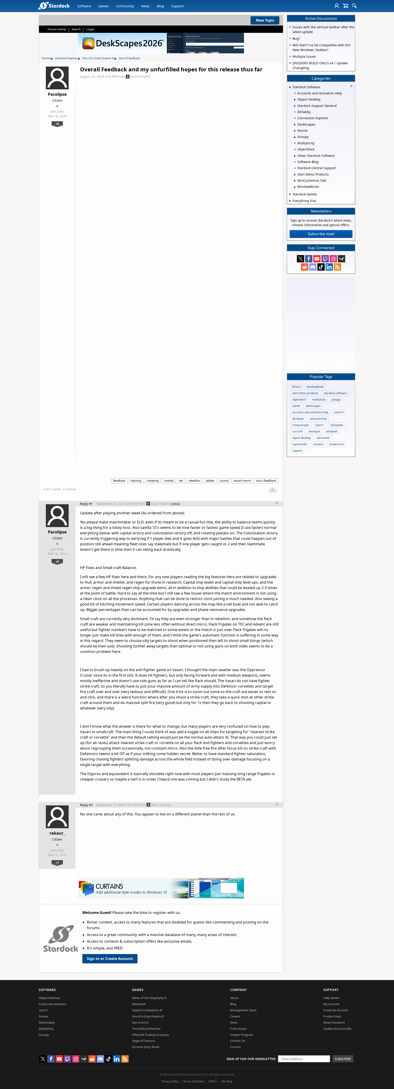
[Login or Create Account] (336, 5)
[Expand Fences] (295, 131)
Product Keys (332, 1016)
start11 (319, 425)
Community (125, 6)
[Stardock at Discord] (313, 267)
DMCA (213, 1081)
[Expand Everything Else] (290, 201)
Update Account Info (337, 1029)
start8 (296, 406)
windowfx (332, 431)
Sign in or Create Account (110, 958)
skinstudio (336, 425)
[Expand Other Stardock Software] (295, 156)
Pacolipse (57, 94)
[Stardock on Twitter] (300, 259)
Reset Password (334, 1022)
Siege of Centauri (143, 1041)
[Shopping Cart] (345, 5)
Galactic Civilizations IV (147, 1010)
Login (90, 29)
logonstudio (299, 444)
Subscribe (343, 1059)
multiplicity (319, 399)
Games (103, 6)
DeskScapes (47, 1022)
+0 (57, 124)
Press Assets (238, 1029)
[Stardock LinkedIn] (329, 267)
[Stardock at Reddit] (305, 267)
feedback (119, 481)
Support (177, 6)
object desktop (301, 438)
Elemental (138, 1004)
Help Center (331, 998)
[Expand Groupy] (295, 137)
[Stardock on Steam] (341, 259)
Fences (43, 1016)
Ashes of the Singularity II (149, 998)
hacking (136, 481)
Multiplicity (46, 1029)
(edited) (175, 504)
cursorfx (297, 431)
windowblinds (315, 387)
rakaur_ (57, 833)
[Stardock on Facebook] (309, 259)
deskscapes (313, 406)
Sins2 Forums (140, 76)
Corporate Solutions (52, 1004)
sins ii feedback (266, 481)
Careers (235, 1016)
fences (296, 387)
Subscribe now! (321, 233)
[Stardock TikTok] (321, 267)
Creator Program (241, 1035)
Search (76, 29)
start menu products (305, 393)
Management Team (243, 1010)
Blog (160, 6)
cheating (153, 481)
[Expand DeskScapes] (295, 125)
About (234, 998)
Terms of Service (193, 1081)
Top (276, 503)
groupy (336, 399)
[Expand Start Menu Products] (295, 174)
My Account (331, 1004)
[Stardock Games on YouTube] (317, 259)
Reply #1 (86, 504)
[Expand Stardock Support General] (295, 106)
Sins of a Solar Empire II (98, 58)
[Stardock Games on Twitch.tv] (325, 259)
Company (238, 990)
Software (84, 6)
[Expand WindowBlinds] (295, 187)
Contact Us (237, 1041)
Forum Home (57, 29)
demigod (314, 431)
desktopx (298, 419)
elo (181, 481)
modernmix (336, 444)
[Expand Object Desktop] (295, 99)
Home (46, 58)
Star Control (140, 1022)
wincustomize (318, 419)
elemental (323, 438)
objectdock (299, 399)
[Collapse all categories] (351, 86)
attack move (242, 481)
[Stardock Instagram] (333, 259)
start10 (338, 412)
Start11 (44, 1010)
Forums (235, 1047)
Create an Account (335, 1010)
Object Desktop (49, 998)
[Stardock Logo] (53, 5)
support (297, 451)
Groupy (44, 1035)
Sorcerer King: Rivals (145, 1047)
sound (224, 481)
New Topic (265, 20)
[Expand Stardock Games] (290, 194)
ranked (169, 481)
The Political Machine (146, 1029)
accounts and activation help (310, 412)
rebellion (194, 481)
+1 (57, 862)
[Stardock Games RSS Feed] (337, 267)
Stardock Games (66, 58)
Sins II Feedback (129, 58)
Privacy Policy (170, 1081)
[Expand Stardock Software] (290, 87)
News (145, 6)
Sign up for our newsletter (251, 1059)
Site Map (226, 1081)
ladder (210, 481)
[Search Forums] (354, 5)
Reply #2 (86, 805)
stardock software (335, 393)
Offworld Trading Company (150, 1035)
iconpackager (300, 425)
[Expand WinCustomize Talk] (295, 181)
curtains (318, 444)
